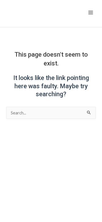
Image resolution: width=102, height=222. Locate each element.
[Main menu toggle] (90, 12)
